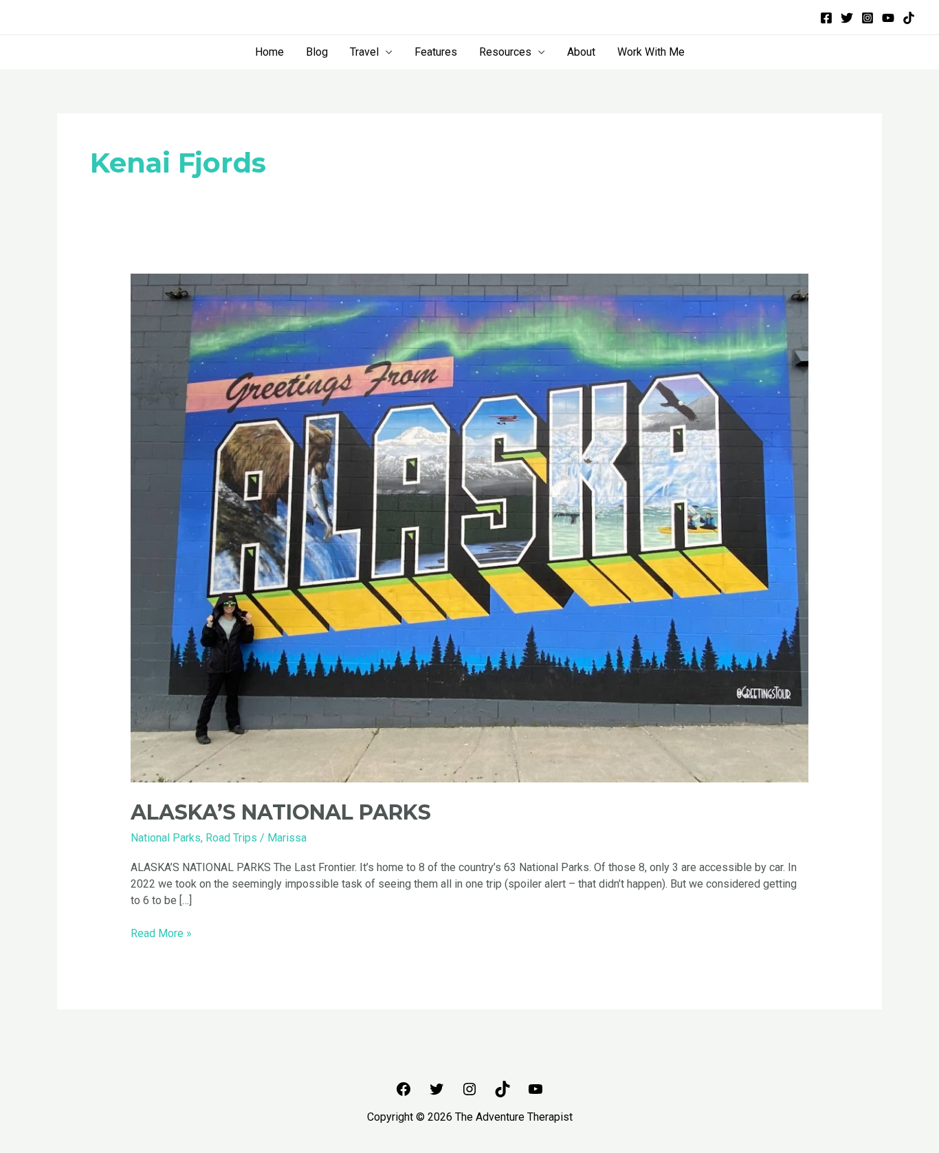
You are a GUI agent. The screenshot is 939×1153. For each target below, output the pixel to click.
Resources (505, 51)
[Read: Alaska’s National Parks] (470, 527)
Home (269, 51)
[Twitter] (847, 18)
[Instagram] (867, 18)
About (581, 51)
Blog (317, 51)
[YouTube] (888, 18)
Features (436, 51)
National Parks (166, 837)
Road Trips (231, 837)
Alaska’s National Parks (281, 812)
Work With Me (651, 51)
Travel (364, 51)
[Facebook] (826, 18)
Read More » (161, 932)
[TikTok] (909, 18)
